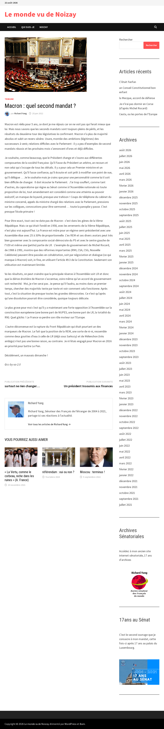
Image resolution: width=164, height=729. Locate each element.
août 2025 (125, 221)
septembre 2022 (129, 428)
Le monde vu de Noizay (40, 14)
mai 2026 (124, 168)
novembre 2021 (128, 487)
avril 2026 (125, 174)
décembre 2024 (128, 268)
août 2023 (125, 363)
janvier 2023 (126, 404)
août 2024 (125, 292)
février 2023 (126, 398)
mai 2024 (124, 309)
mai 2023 (124, 380)
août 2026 (125, 150)
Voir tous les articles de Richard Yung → (49, 424)
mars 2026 (125, 179)
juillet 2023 (125, 369)
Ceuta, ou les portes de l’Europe (138, 114)
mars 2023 (125, 392)
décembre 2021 (128, 481)
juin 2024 (124, 304)
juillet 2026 (125, 156)
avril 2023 (125, 386)
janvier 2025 (126, 262)
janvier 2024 (126, 333)
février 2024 (126, 327)
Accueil (11, 27)
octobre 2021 (127, 493)
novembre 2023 (128, 345)
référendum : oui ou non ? (58, 472)
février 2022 (126, 469)
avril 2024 (125, 315)
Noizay (44, 27)
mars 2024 (125, 321)
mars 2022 (125, 463)
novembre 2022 (128, 416)
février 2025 (126, 256)
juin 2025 (124, 233)
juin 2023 (124, 374)
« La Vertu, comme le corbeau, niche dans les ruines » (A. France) (19, 476)
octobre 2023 (127, 351)
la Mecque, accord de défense (137, 98)
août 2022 (125, 434)
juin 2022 (124, 445)
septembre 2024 (129, 286)
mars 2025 (125, 250)
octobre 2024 (127, 280)
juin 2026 (124, 162)
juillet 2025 (125, 227)
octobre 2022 (127, 422)
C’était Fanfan (127, 82)
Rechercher (126, 39)
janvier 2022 (126, 475)
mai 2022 (124, 451)
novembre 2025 (128, 203)
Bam (82, 723)
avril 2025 (125, 244)
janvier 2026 (126, 191)
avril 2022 (125, 457)
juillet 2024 (125, 298)
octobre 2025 (127, 209)
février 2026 (126, 185)
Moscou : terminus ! (92, 472)
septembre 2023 (129, 357)
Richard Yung (20, 113)
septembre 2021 (129, 499)
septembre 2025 (129, 215)
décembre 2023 (128, 339)
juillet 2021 (125, 504)
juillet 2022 (125, 439)
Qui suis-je (27, 27)
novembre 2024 (128, 274)
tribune (9, 99)
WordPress (70, 723)
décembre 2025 (128, 197)
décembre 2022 (128, 410)
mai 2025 (124, 239)
